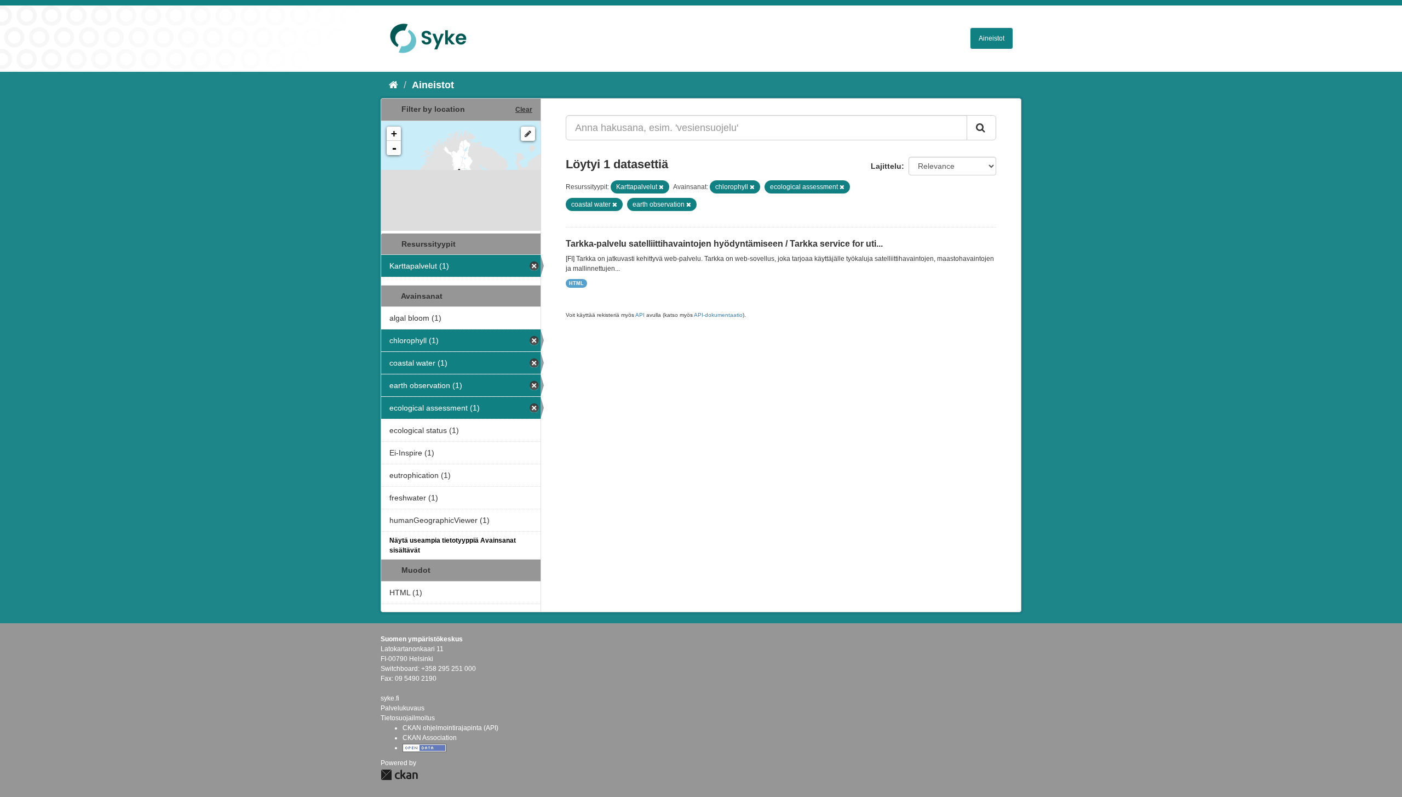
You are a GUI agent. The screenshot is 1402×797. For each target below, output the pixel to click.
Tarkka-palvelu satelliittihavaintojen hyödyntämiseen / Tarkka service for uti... (724, 243)
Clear (523, 109)
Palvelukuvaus (402, 708)
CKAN (399, 775)
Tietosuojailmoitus (408, 718)
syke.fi (390, 698)
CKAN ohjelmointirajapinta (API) (450, 728)
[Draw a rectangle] (528, 134)
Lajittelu (886, 166)
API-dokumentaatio (718, 315)
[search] (981, 127)
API (640, 315)
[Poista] (661, 187)
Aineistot (991, 38)
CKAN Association (430, 738)
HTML (576, 283)
